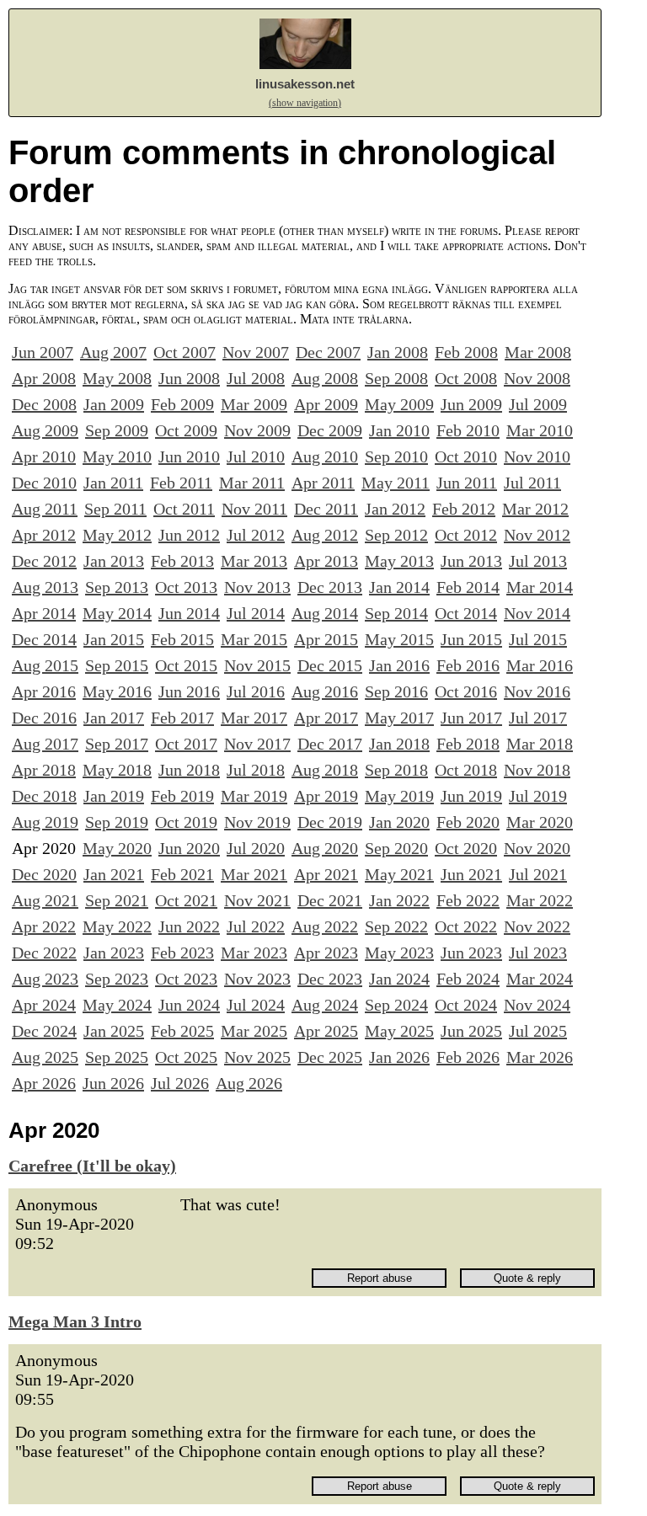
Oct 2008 (466, 378)
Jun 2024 (189, 1005)
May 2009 (399, 404)
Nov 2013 (257, 587)
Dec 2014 (44, 639)
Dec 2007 (328, 352)
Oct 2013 (186, 587)
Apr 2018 (44, 770)
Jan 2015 (113, 639)
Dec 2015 (329, 665)
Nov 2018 (537, 770)
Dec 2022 (44, 952)
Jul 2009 (538, 404)
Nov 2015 (257, 665)
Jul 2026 (180, 1083)
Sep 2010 (396, 456)
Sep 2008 (396, 378)
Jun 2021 (471, 874)
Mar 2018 (539, 743)
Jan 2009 (113, 404)
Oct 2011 (184, 508)
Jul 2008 (256, 378)
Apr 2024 (44, 1005)
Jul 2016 (256, 691)
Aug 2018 (324, 770)
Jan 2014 (399, 587)
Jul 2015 (538, 639)
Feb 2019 (182, 796)
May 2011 (395, 482)
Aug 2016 (324, 691)
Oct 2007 (184, 352)
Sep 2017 (116, 743)
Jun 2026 (113, 1083)
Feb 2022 (468, 900)
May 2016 (117, 691)
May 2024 (117, 1005)
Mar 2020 (539, 822)
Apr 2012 (44, 535)
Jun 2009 (471, 404)
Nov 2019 (257, 822)
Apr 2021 (326, 874)
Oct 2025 (186, 1057)
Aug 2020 (324, 848)
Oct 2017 (186, 743)
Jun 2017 (471, 717)
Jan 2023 (113, 952)
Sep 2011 (115, 508)
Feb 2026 (468, 1057)
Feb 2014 (468, 587)
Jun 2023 (471, 952)
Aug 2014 (324, 613)
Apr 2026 (44, 1083)
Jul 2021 (538, 874)
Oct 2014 (466, 613)
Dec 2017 (329, 743)
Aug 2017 (45, 743)
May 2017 (399, 717)
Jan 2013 (113, 561)
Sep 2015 (116, 665)
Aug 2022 (324, 926)
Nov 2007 (255, 352)
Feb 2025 (182, 1031)
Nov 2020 (537, 848)
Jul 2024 (256, 1005)
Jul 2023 (538, 952)
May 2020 (117, 848)
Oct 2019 (186, 822)
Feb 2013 (182, 561)
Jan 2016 (399, 665)
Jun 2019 (471, 796)
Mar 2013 (254, 561)
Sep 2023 (116, 978)
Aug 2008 (324, 378)
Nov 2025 (257, 1057)
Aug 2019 (45, 822)
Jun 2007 (42, 352)
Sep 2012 (396, 535)
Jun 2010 (189, 456)
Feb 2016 (468, 665)
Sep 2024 (396, 1005)
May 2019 (399, 796)
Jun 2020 (189, 848)
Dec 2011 (326, 508)
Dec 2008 (44, 404)
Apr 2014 (44, 613)
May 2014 (117, 613)
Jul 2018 (256, 770)
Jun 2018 (189, 770)
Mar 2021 (254, 874)
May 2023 (399, 952)
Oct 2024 (466, 1005)
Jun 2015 (471, 639)
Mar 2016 (539, 665)
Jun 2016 (189, 691)
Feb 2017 (182, 717)
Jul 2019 (538, 796)
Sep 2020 (396, 848)
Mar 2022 (539, 900)
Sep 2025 (116, 1057)
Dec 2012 (44, 561)
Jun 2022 (189, 926)
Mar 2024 (539, 978)
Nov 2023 (257, 978)
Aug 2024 (324, 1005)
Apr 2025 (326, 1031)
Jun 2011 (466, 482)
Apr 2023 (326, 952)
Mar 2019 (254, 796)
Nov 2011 (254, 508)
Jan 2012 (395, 508)
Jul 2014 (256, 613)
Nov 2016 (537, 691)
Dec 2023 (329, 978)
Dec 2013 (329, 587)
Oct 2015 (186, 665)
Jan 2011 (113, 482)
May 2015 (399, 639)
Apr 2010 (44, 456)
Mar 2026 (539, 1057)
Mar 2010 (539, 430)
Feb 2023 (182, 952)
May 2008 (117, 378)
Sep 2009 (116, 430)
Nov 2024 (537, 1005)
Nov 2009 (257, 430)
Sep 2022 (396, 926)
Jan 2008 (397, 352)
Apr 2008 (44, 378)
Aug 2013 (45, 587)
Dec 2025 (329, 1057)
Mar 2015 (254, 639)
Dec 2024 (44, 1031)
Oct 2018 (466, 770)
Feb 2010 (468, 430)
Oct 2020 (466, 848)
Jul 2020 (256, 848)
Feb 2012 (463, 508)
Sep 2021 (116, 900)
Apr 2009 (326, 404)
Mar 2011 (252, 482)
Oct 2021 (186, 900)
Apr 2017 (326, 717)
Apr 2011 (323, 482)
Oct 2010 (466, 456)
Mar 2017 (254, 717)
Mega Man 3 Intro (75, 1321)
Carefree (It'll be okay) (92, 1165)
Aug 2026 (249, 1083)
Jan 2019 (113, 796)
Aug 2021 (45, 900)
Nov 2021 (257, 900)
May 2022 (117, 926)
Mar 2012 (535, 508)
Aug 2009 (45, 430)
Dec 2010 (44, 482)
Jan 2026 (399, 1057)
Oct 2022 (466, 926)
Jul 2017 (538, 717)
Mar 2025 (254, 1031)
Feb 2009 (182, 404)
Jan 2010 (399, 430)
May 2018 (117, 770)
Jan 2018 (399, 743)
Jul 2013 (538, 561)
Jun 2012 (189, 535)
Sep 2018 (396, 770)
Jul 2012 (256, 535)
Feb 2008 (466, 352)
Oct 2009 (186, 430)
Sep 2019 (116, 822)
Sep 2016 (396, 691)
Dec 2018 (44, 796)
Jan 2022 (399, 900)
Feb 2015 (182, 639)
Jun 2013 (471, 561)
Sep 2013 (116, 587)
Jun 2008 (189, 378)
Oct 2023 (186, 978)
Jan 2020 (399, 822)
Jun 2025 (471, 1031)
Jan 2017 (113, 717)
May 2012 (117, 535)
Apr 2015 (326, 639)
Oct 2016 (466, 691)
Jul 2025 (538, 1031)
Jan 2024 (399, 978)
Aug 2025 (45, 1057)
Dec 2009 (329, 430)
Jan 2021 (113, 874)
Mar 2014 (539, 587)
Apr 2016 (44, 691)
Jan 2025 (113, 1031)
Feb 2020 (468, 822)
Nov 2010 (537, 456)
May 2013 (399, 561)
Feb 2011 (181, 482)
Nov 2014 (537, 613)
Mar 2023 (254, 952)
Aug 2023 (45, 978)
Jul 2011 (532, 482)
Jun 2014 (189, 613)
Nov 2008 (537, 378)
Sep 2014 (396, 613)
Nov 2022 (537, 926)
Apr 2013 (326, 561)
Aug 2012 (324, 535)
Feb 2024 (468, 978)
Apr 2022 (44, 926)
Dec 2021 (329, 900)
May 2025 (399, 1031)
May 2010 (117, 456)
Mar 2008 (538, 352)
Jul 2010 (256, 456)
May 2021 (399, 874)
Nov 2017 (257, 743)
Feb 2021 (182, 874)
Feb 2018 (468, 743)
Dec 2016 (44, 717)
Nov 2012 (537, 535)
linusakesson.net (305, 84)
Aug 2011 (45, 508)
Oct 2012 (466, 535)
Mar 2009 (254, 404)
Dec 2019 (329, 822)
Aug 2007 (113, 352)
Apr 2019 (326, 796)
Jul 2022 (256, 926)
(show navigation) (305, 103)
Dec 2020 (44, 874)
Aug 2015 (45, 665)
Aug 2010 (324, 456)
